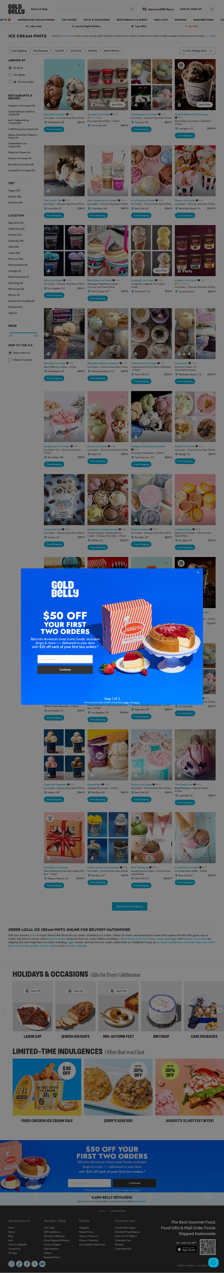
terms (136, 702)
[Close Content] (198, 572)
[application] (213, 1263)
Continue (65, 669)
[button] (112, 636)
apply (126, 702)
